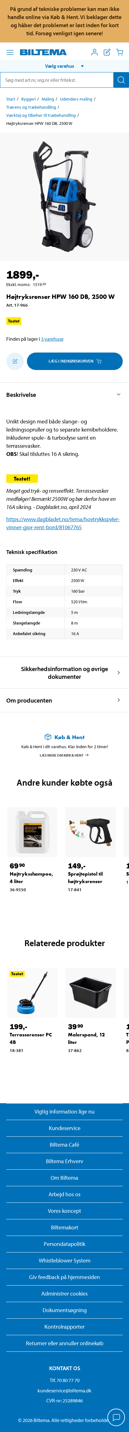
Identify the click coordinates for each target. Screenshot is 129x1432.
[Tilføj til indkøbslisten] (15, 361)
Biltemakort (64, 1227)
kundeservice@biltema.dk (64, 1390)
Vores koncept (64, 1210)
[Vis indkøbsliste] (107, 52)
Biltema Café (64, 1144)
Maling (48, 99)
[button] (64, 66)
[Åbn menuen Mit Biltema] (94, 52)
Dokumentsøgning (65, 1310)
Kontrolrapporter (64, 1326)
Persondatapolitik (64, 1243)
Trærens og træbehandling (31, 107)
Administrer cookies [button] (64, 1293)
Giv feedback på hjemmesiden (64, 1277)
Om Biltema (64, 1177)
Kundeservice (64, 1128)
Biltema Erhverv (64, 1161)
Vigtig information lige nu (64, 1111)
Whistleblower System (64, 1260)
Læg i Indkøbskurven (71, 361)
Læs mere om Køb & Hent (62, 755)
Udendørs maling (76, 99)
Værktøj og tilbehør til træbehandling (41, 115)
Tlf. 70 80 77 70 (65, 1380)
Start (10, 99)
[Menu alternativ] (10, 52)
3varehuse (52, 339)
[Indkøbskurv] (119, 52)
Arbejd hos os (64, 1194)
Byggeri (28, 99)
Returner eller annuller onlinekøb (64, 1343)
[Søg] (121, 80)
